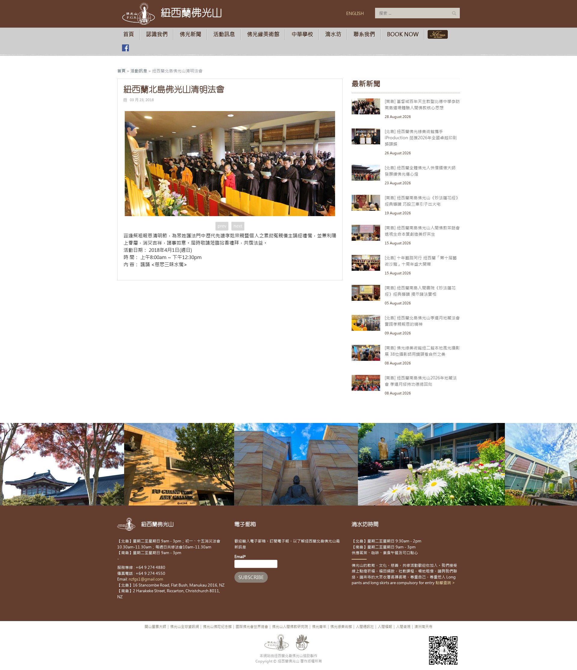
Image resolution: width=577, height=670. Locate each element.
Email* (240, 556)
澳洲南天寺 (423, 626)
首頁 (128, 34)
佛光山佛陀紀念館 (217, 626)
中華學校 (302, 34)
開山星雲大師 (155, 626)
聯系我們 (364, 34)
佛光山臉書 (125, 48)
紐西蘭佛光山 (191, 13)
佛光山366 (436, 34)
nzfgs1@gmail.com (146, 579)
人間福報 (385, 626)
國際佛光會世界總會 (252, 626)
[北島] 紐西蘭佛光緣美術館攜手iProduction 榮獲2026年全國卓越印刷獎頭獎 (421, 138)
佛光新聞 (190, 34)
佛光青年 (319, 626)
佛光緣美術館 (263, 34)
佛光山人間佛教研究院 (290, 626)
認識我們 (157, 34)
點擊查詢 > (445, 582)
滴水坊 (333, 34)
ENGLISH (355, 13)
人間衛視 (403, 626)
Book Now (403, 34)
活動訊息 (224, 34)
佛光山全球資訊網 (184, 626)
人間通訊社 (365, 626)
